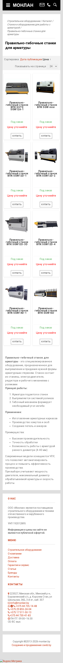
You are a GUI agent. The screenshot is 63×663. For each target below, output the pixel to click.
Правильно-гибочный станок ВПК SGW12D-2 (46, 173)
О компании (15, 553)
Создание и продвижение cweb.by (31, 645)
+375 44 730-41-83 (20, 615)
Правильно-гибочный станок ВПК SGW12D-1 (17, 173)
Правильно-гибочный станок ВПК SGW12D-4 (46, 242)
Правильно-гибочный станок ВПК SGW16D (46, 310)
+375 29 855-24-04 (20, 609)
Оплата (12, 561)
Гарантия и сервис (18, 565)
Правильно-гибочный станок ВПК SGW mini (46, 105)
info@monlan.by (19, 603)
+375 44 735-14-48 (26, 606)
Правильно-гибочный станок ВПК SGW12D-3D (17, 242)
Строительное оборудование (25, 549)
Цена (46, 59)
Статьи (12, 569)
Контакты (13, 576)
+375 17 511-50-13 (20, 612)
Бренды (12, 572)
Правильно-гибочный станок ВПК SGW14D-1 (17, 310)
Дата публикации (31, 59)
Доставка (13, 557)
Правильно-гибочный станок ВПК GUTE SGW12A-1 (17, 106)
